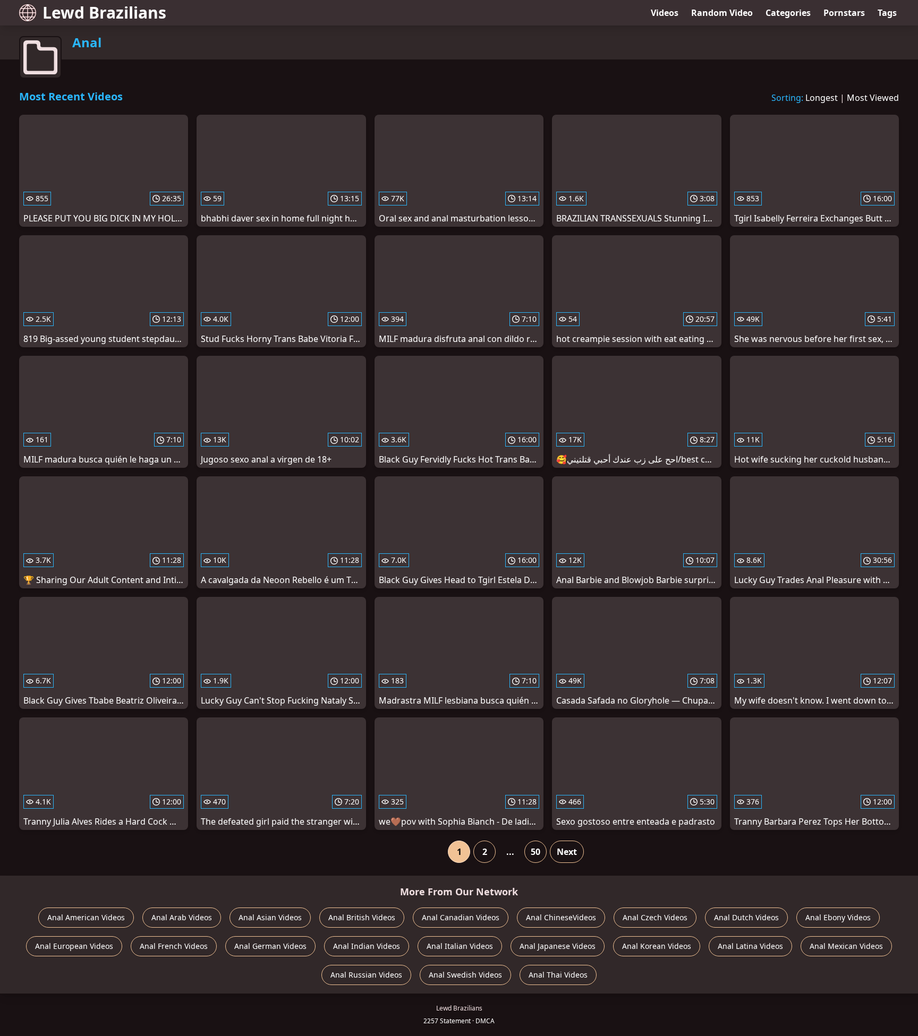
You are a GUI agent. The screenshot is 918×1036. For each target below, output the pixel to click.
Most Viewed (873, 98)
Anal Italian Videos (460, 946)
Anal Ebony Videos (838, 917)
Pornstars (844, 13)
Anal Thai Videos (558, 975)
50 (535, 852)
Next (567, 852)
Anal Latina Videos (750, 946)
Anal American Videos (86, 917)
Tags (887, 13)
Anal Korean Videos (656, 946)
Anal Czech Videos (655, 917)
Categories (788, 13)
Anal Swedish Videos (465, 975)
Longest (821, 98)
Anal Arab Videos (181, 917)
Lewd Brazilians (104, 12)
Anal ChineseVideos (561, 917)
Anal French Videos (174, 946)
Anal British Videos (361, 917)
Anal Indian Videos (366, 946)
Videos (664, 13)
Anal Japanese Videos (558, 946)
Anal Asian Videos (270, 917)
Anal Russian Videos (366, 975)
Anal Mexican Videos (846, 946)
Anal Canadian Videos (460, 917)
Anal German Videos (270, 946)
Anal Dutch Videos (746, 917)
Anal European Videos (74, 946)
